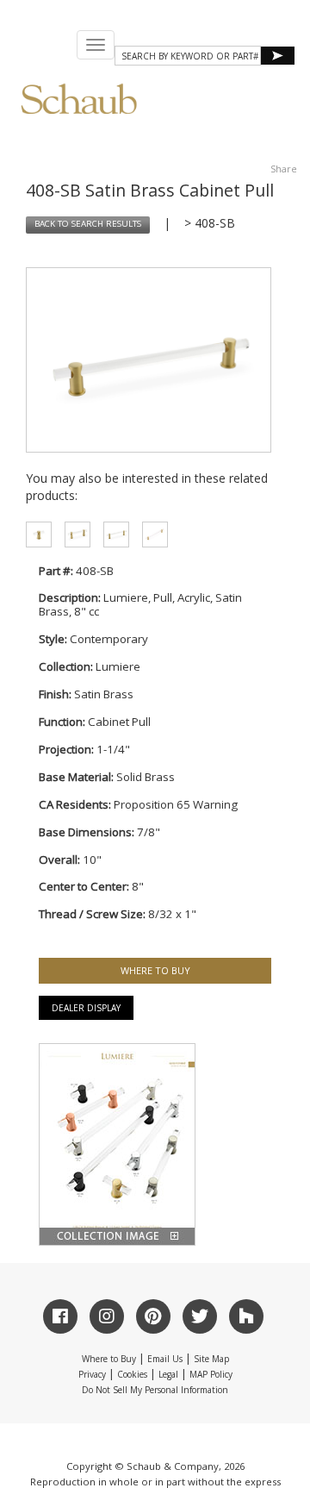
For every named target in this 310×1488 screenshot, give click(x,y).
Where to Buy (109, 1359)
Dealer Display (86, 1008)
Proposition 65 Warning (176, 804)
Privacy (92, 1374)
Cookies (132, 1374)
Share (283, 168)
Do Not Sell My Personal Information (155, 1390)
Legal (168, 1374)
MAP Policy (210, 1374)
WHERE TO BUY (155, 970)
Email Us (165, 1359)
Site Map (211, 1359)
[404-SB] (71, 534)
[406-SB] (109, 534)
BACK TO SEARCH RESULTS (87, 223)
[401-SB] (32, 534)
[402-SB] (148, 534)
